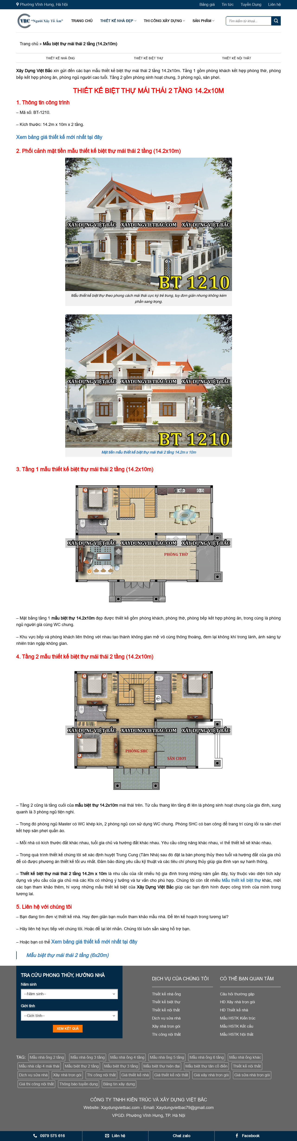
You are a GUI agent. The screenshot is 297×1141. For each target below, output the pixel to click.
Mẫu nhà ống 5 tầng (167, 1057)
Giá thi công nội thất (36, 1084)
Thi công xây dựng (163, 21)
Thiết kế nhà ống (60, 58)
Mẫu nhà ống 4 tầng (127, 1057)
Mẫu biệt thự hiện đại (161, 1066)
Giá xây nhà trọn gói (211, 1075)
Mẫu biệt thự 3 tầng (121, 1066)
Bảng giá (207, 4)
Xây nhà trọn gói (67, 1075)
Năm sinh (29, 984)
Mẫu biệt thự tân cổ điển (206, 1066)
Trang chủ (82, 21)
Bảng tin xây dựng (119, 1084)
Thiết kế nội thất (236, 58)
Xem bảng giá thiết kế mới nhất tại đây (59, 137)
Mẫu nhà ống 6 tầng (207, 1057)
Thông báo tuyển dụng (78, 1084)
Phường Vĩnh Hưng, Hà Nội (44, 4)
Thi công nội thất (101, 1075)
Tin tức (228, 4)
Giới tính (28, 1006)
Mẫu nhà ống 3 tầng (88, 1057)
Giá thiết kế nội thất (171, 1075)
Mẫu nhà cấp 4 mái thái (39, 1066)
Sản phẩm (202, 21)
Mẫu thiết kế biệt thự (241, 880)
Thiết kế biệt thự (148, 58)
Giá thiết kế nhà (135, 1075)
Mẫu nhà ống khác (245, 1057)
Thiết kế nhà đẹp (116, 21)
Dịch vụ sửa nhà (33, 1075)
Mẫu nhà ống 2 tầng (47, 1057)
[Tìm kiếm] (276, 21)
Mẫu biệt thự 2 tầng (82, 1066)
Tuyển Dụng (251, 4)
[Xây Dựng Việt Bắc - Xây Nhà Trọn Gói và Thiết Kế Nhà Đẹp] (40, 21)
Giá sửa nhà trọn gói (252, 1075)
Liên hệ (274, 4)
